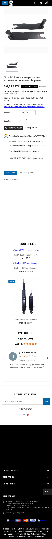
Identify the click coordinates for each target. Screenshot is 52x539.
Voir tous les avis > (26, 378)
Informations (9, 496)
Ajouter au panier (13, 128)
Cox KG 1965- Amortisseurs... (26, 319)
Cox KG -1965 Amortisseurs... (26, 268)
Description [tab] (10, 173)
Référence (9, 233)
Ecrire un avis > (26, 374)
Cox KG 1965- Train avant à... (26, 255)
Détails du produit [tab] (27, 173)
